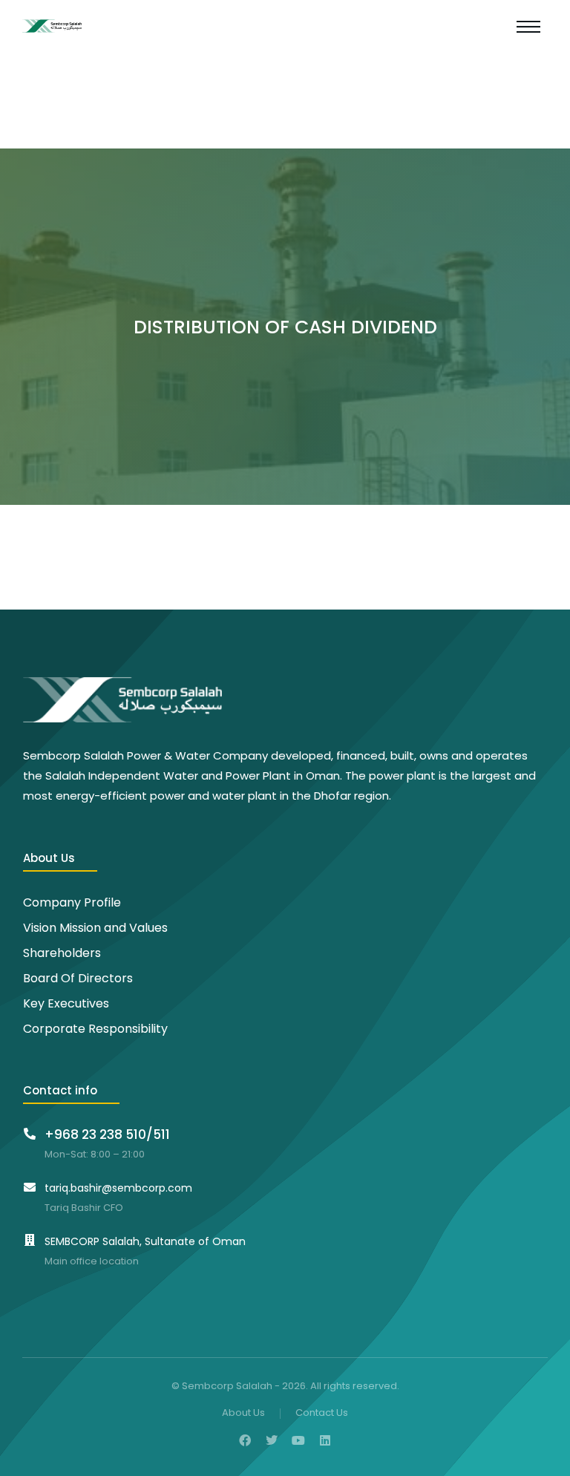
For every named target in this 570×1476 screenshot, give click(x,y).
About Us (243, 1413)
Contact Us (321, 1413)
